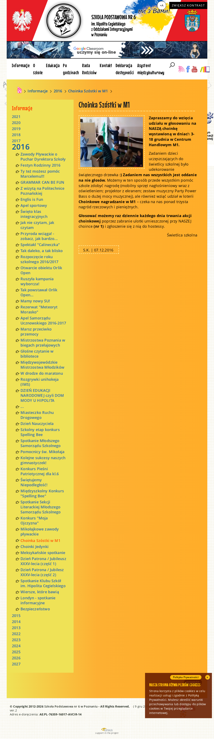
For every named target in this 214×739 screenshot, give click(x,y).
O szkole (38, 69)
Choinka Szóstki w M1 (88, 90)
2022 (16, 633)
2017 (16, 140)
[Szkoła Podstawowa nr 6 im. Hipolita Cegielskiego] (107, 20)
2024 (16, 645)
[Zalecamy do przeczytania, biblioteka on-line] (205, 69)
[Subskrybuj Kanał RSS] (181, 69)
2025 (16, 651)
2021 (16, 116)
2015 (16, 615)
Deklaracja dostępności (125, 69)
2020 (16, 122)
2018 (16, 134)
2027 (16, 663)
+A (161, 5)
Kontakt (106, 65)
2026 (16, 657)
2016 (58, 90)
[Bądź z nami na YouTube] (194, 69)
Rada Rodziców (89, 69)
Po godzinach (71, 69)
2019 (16, 128)
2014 (16, 621)
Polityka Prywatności (186, 677)
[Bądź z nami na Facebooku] (188, 69)
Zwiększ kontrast (188, 5)
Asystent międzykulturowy (150, 69)
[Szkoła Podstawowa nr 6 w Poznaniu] (19, 90)
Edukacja (53, 65)
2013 (16, 627)
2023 (16, 639)
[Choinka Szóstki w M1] (111, 141)
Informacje (21, 65)
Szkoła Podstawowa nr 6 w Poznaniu (71, 706)
